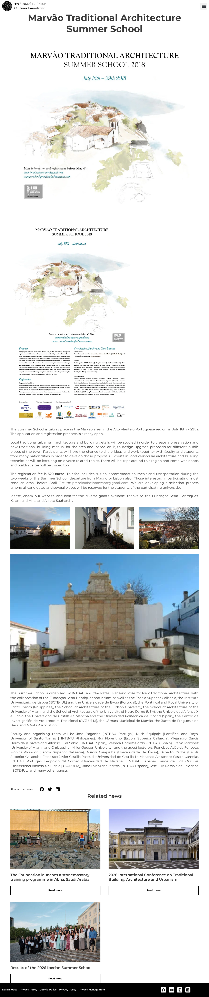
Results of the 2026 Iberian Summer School (50, 968)
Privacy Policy (28, 989)
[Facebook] (163, 990)
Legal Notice (9, 989)
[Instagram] (179, 990)
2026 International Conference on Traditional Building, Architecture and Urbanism (151, 877)
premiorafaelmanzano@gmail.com (100, 483)
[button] (203, 6)
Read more (55, 890)
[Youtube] (171, 990)
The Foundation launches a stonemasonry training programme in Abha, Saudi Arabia (49, 877)
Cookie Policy (48, 989)
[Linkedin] (187, 990)
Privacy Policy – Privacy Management (82, 989)
